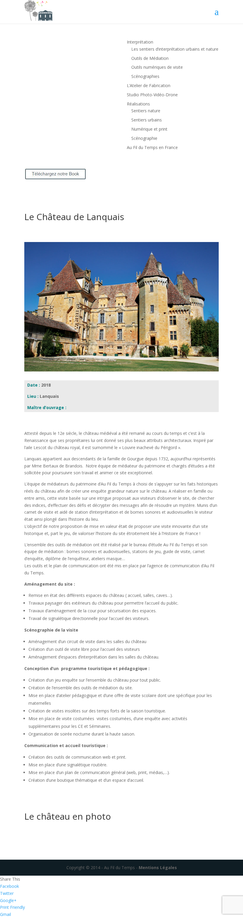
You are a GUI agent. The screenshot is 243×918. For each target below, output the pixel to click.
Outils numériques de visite (157, 67)
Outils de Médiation (150, 58)
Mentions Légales (157, 867)
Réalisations (138, 104)
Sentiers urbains (146, 120)
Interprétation (140, 42)
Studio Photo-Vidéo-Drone (152, 94)
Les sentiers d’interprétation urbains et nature (174, 49)
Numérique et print (149, 129)
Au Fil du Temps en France (152, 147)
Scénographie (144, 138)
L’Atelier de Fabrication (148, 85)
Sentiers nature (145, 110)
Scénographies (145, 76)
